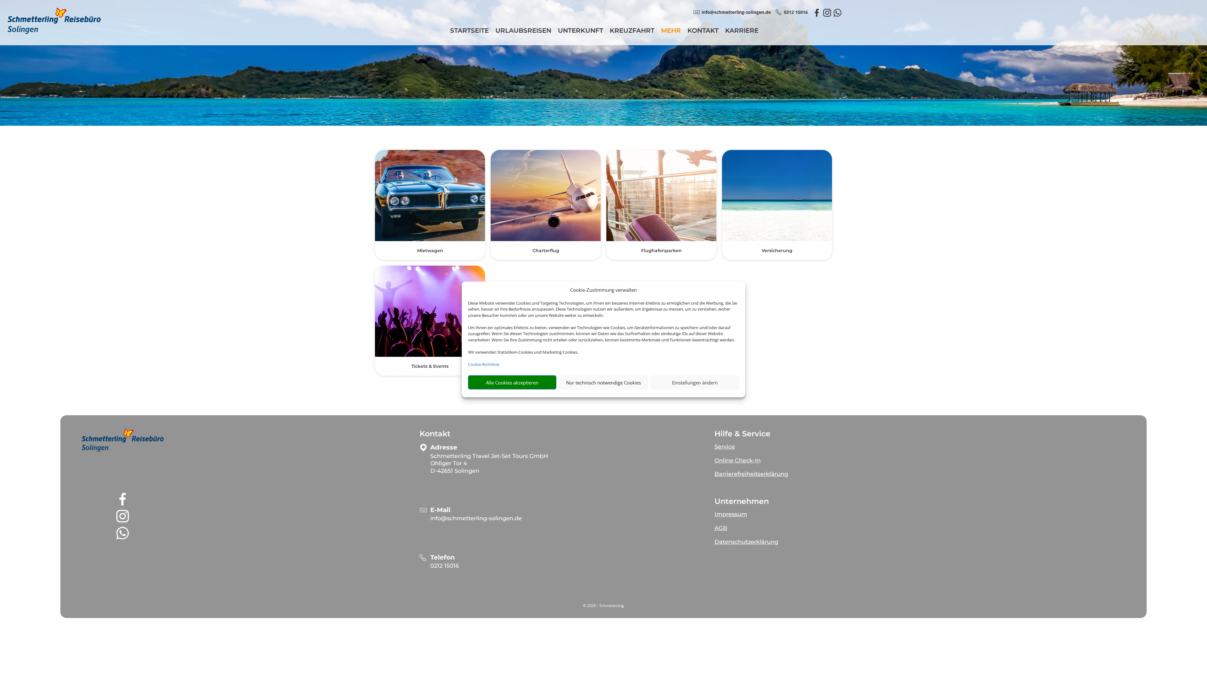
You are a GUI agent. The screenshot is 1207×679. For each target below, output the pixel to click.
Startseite (469, 31)
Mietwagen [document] (430, 250)
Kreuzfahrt (632, 31)
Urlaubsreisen (523, 31)
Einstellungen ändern (695, 382)
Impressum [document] (730, 514)
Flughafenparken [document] (661, 250)
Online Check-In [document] (737, 460)
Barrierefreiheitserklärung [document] (751, 474)
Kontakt (703, 31)
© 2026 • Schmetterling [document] (603, 605)
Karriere (741, 31)
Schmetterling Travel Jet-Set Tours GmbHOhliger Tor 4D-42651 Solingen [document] (489, 464)
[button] (122, 440)
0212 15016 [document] (796, 12)
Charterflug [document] (545, 250)
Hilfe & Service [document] (742, 434)
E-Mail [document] (440, 510)
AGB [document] (720, 528)
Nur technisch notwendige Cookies (603, 382)
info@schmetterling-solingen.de (476, 518)
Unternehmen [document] (741, 501)
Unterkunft (580, 31)
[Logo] (54, 33)
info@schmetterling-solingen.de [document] (736, 12)
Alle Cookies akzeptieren (512, 382)
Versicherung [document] (777, 250)
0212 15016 (444, 565)
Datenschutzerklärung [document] (746, 541)
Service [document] (724, 446)
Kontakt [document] (435, 434)
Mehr (671, 31)
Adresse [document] (443, 447)
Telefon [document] (442, 557)
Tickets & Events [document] (430, 366)
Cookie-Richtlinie (483, 364)
